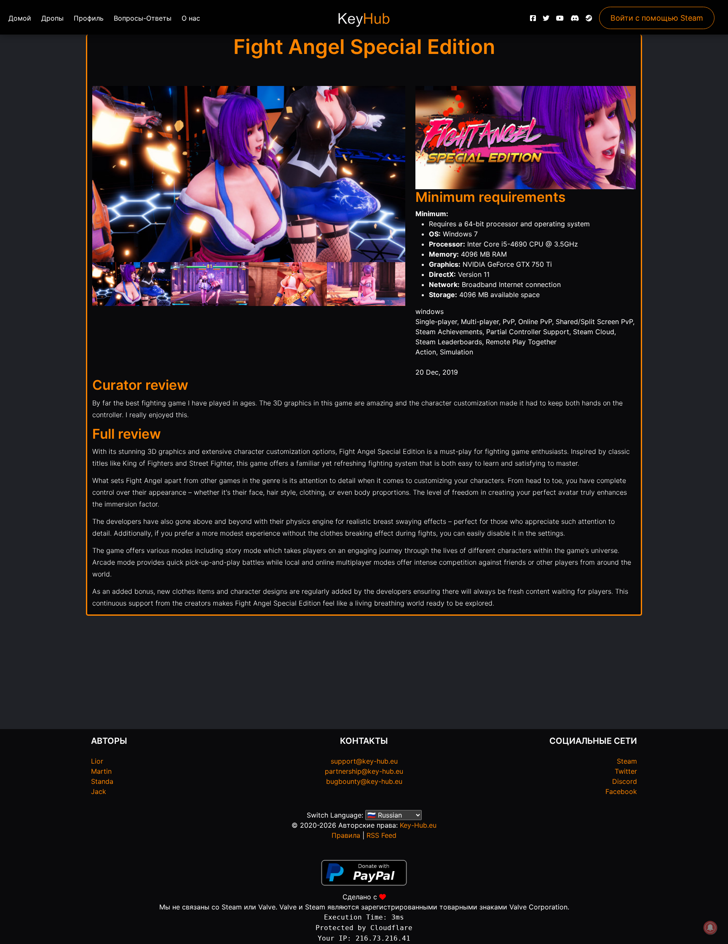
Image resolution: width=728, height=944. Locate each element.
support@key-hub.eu (364, 761)
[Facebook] (533, 20)
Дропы (52, 18)
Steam (627, 761)
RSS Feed (381, 835)
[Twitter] (546, 20)
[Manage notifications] (710, 927)
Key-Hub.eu (418, 825)
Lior (97, 761)
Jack (98, 791)
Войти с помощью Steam (656, 17)
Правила (346, 835)
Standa (102, 781)
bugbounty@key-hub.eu (364, 781)
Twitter (626, 771)
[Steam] (589, 20)
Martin (101, 771)
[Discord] (574, 20)
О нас (191, 18)
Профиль (89, 18)
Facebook (621, 791)
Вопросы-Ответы (142, 18)
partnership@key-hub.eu (364, 771)
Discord (624, 781)
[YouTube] (560, 20)
